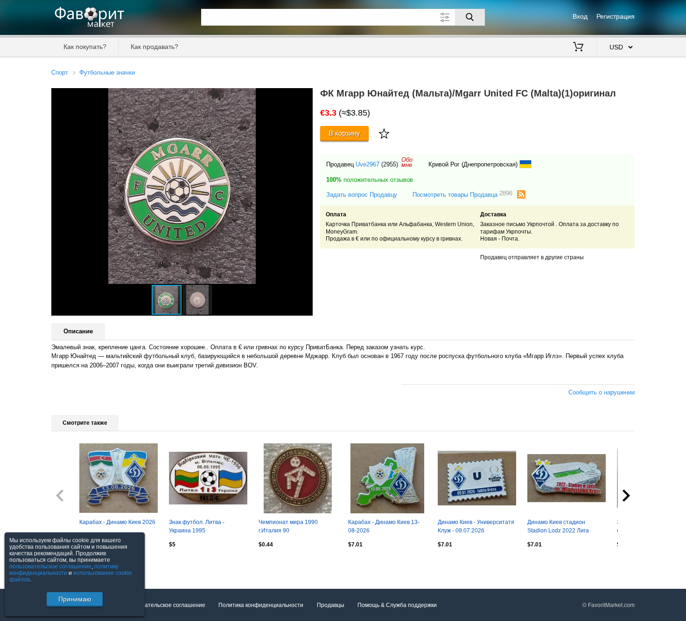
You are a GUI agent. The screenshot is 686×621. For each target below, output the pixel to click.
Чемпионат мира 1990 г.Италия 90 (288, 526)
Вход (580, 16)
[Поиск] (470, 17)
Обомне (407, 162)
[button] (304, 96)
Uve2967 (367, 164)
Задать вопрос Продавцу (361, 194)
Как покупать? (84, 46)
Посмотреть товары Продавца (462, 194)
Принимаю (74, 599)
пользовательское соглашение (50, 566)
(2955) (389, 164)
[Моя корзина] (578, 47)
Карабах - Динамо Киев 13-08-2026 (384, 526)
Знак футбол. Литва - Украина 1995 (196, 526)
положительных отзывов (369, 179)
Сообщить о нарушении (601, 392)
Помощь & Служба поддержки (397, 605)
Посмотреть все (72, 564)
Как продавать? (154, 46)
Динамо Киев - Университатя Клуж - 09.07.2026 (476, 526)
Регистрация (615, 16)
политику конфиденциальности (64, 569)
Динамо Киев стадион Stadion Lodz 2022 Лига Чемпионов (558, 527)
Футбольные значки (107, 72)
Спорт (59, 72)
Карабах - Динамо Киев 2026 (117, 522)
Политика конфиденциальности (260, 605)
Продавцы (330, 605)
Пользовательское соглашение (163, 605)
